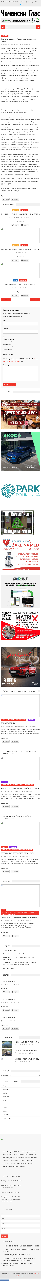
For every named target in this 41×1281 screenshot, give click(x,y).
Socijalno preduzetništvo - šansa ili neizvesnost (19, 752)
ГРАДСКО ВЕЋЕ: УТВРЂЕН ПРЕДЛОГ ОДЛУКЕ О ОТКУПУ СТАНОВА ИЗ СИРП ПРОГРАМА (19, 1259)
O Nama (23, 2)
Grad (15, 280)
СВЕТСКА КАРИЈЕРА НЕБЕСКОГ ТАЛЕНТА (17, 853)
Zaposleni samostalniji (9, 950)
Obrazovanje (7, 1118)
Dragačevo (6, 1086)
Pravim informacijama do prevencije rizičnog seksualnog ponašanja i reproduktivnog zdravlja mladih (19, 963)
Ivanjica (5, 1093)
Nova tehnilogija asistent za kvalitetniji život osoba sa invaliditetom (18, 958)
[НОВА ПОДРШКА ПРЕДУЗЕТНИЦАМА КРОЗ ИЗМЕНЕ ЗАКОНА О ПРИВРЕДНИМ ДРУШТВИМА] (20, 235)
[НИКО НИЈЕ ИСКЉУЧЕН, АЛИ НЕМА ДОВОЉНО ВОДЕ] (7, 1044)
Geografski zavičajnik (9, 968)
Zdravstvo (6, 1097)
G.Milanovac (6, 1089)
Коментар (6, 365)
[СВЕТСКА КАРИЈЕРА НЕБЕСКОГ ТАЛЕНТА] (20, 833)
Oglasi (6, 975)
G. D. (17, 921)
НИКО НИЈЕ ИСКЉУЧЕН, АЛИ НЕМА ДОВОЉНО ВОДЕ (21, 1246)
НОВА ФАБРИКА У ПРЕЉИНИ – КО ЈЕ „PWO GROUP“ (20, 284)
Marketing (30, 2)
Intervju (4, 847)
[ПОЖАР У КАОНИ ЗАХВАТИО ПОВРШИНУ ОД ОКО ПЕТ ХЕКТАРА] (7, 1052)
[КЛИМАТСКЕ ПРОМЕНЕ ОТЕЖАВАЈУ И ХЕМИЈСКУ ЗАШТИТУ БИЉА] (20, 895)
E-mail (2, 1218)
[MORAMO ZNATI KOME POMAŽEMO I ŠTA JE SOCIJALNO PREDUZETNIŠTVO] (20, 768)
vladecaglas (20, 726)
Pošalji (4, 1236)
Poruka (3, 1228)
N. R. (28, 253)
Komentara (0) (26, 44)
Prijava (37, 2)
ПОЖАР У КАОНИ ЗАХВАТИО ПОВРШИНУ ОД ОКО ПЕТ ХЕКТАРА (21, 1250)
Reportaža (6, 1115)
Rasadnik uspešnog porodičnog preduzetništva (17, 817)
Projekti (31, 720)
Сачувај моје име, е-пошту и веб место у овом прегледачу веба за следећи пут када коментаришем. (8, 346)
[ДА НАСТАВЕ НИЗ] (20, 705)
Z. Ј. (17, 44)
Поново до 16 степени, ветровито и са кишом (36, 300)
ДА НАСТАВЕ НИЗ (8, 723)
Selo (3, 910)
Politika (5, 1104)
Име (4, 321)
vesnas (28, 218)
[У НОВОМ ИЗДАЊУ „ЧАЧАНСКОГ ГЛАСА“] (7, 1061)
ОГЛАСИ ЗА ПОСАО (8, 981)
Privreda (4, 36)
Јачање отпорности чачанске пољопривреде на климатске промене (19, 913)
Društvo (15, 210)
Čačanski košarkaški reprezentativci (19, 691)
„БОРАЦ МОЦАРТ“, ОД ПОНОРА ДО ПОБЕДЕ (7, 300)
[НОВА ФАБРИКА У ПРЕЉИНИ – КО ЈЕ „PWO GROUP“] (20, 270)
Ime (2, 1213)
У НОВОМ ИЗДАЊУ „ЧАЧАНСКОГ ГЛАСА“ (16, 1255)
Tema (2, 1223)
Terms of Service (14, 361)
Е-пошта (6, 329)
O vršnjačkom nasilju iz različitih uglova (14, 954)
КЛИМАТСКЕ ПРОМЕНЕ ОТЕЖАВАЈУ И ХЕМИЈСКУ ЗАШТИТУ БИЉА (19, 1265)
